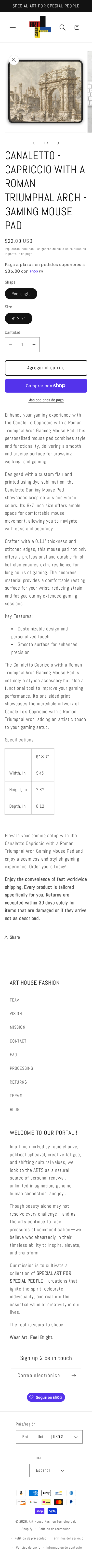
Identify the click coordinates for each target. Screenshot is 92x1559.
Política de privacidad (30, 1538)
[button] (13, 27)
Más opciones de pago (46, 400)
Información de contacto (64, 1547)
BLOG (15, 1109)
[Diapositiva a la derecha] (58, 143)
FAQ (13, 1054)
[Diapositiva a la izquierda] (33, 143)
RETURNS (18, 1082)
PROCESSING (21, 1068)
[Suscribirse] (74, 1375)
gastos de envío (52, 249)
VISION (16, 1013)
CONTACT (18, 1041)
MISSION (17, 1027)
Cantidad (12, 332)
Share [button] (15, 937)
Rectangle (21, 293)
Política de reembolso (54, 1529)
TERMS (16, 1095)
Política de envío (28, 1547)
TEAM (15, 1000)
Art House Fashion (42, 1521)
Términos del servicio (67, 1538)
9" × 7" (19, 318)
